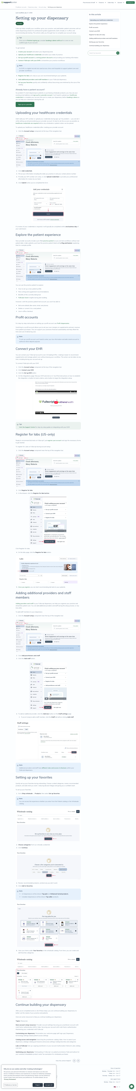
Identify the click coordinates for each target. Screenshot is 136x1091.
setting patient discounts (44, 57)
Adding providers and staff (24, 603)
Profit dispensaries (63, 323)
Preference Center (10, 1085)
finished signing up (33, 40)
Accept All (48, 1085)
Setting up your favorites (96, 42)
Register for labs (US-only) (97, 34)
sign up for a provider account (42, 95)
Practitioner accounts (21, 7)
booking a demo (72, 97)
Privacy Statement (10, 1079)
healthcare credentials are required (27, 123)
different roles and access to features (54, 768)
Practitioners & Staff (89, 2)
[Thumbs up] (74, 1060)
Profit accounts (93, 27)
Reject (37, 1085)
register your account (54, 440)
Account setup (42, 7)
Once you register (24, 587)
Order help (111, 2)
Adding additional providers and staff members (103, 38)
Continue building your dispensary (99, 45)
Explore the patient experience (98, 24)
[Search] (117, 53)
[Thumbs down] (78, 1060)
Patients (101, 2)
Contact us (130, 2)
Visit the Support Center (27, 427)
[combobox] (104, 53)
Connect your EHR (94, 31)
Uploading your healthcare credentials (101, 20)
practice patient (48, 241)
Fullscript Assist (23, 298)
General (120, 2)
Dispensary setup (32, 7)
